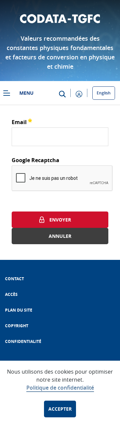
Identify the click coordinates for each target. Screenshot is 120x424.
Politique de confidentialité (60, 387)
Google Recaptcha (35, 160)
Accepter (60, 409)
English (104, 93)
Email (22, 121)
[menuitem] (14, 279)
